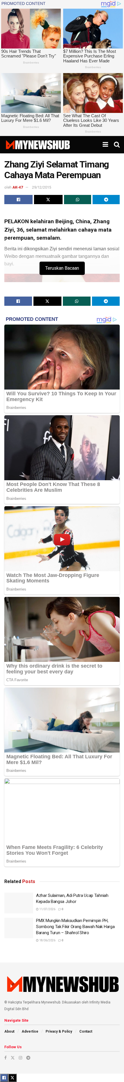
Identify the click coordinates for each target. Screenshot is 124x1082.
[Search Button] (117, 144)
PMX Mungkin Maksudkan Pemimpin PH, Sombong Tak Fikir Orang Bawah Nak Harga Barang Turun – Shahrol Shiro (75, 926)
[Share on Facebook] (18, 199)
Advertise (30, 1031)
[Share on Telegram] (106, 199)
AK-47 (17, 187)
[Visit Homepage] (37, 144)
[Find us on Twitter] (13, 1058)
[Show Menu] (105, 144)
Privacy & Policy (59, 1031)
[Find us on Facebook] (5, 1058)
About (9, 1031)
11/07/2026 (47, 909)
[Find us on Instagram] (20, 1058)
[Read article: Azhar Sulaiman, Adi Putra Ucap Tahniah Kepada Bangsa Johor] (18, 903)
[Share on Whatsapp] (77, 199)
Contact (85, 1031)
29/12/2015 (41, 187)
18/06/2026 (47, 940)
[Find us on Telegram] (28, 1058)
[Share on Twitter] (48, 199)
